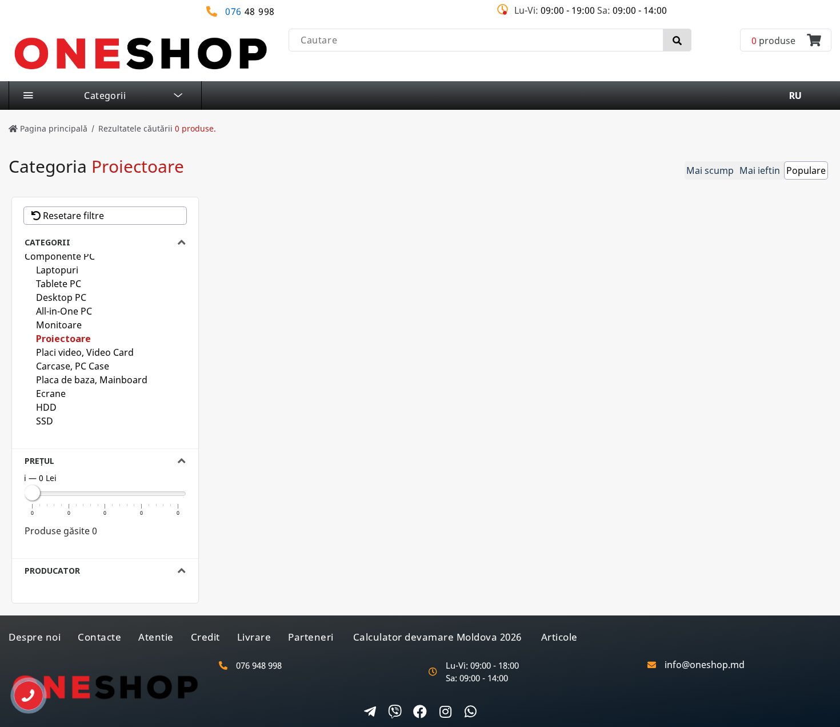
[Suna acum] (20, 691)
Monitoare (59, 325)
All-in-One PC (64, 311)
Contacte (99, 636)
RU (795, 95)
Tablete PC (58, 283)
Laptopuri (57, 270)
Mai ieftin (759, 170)
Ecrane (51, 393)
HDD (46, 407)
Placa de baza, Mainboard (91, 380)
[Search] (677, 40)
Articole (559, 636)
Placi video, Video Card (85, 352)
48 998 (250, 12)
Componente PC (60, 256)
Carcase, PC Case (72, 366)
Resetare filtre (72, 215)
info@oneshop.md (705, 665)
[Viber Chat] (395, 713)
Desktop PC (61, 297)
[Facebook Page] (420, 713)
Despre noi (35, 636)
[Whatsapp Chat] (470, 713)
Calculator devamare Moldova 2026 (437, 636)
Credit (205, 636)
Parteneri (311, 636)
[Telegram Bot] (370, 713)
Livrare (254, 636)
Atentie (156, 636)
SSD (44, 421)
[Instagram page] (445, 713)
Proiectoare (63, 338)
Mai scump (710, 170)
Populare (806, 170)
